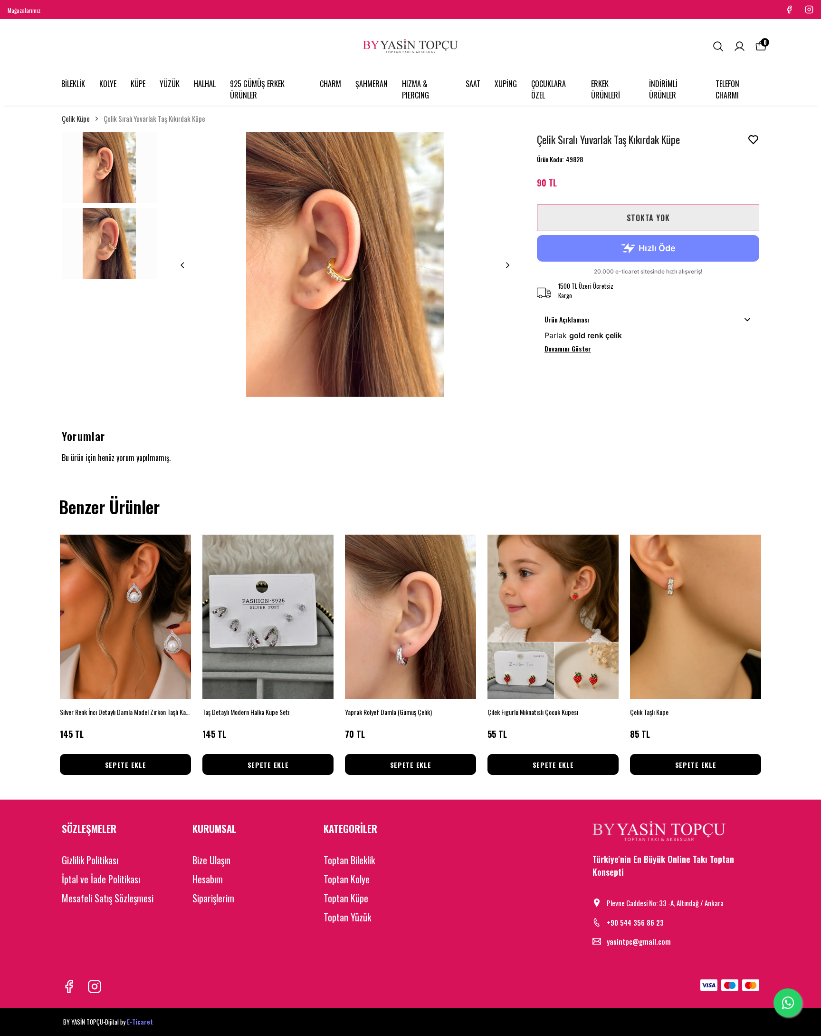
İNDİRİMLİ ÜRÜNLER (663, 89)
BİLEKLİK (73, 83)
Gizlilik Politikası (90, 860)
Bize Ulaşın (211, 860)
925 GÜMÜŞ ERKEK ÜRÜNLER (257, 89)
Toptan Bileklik (349, 860)
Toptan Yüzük (347, 917)
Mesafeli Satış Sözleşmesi (107, 898)
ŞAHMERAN (371, 83)
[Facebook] (69, 986)
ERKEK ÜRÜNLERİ (605, 89)
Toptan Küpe (346, 898)
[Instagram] (94, 986)
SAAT (473, 83)
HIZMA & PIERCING (415, 89)
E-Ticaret (140, 1021)
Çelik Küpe (76, 118)
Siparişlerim (213, 898)
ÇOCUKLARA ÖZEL (548, 89)
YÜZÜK (170, 83)
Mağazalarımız (24, 10)
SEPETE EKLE (125, 765)
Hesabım (207, 879)
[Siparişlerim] (739, 46)
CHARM (330, 83)
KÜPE (138, 83)
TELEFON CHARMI (727, 89)
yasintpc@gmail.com (639, 941)
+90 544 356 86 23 (635, 922)
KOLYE (107, 83)
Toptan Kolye (347, 879)
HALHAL (205, 83)
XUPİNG (506, 83)
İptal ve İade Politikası (101, 879)
